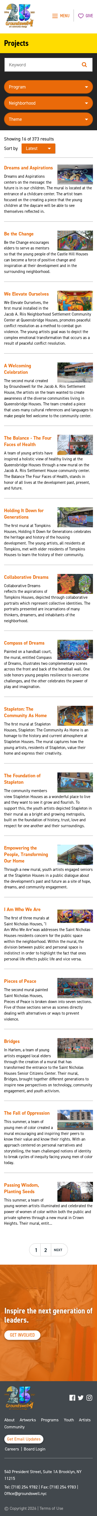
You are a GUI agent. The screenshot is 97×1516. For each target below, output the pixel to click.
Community (14, 1427)
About (9, 1420)
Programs (49, 1420)
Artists (85, 1420)
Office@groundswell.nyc (25, 1493)
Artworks (28, 1420)
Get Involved (22, 1335)
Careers (12, 1449)
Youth (69, 1420)
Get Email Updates (24, 1439)
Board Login (34, 1449)
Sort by (11, 148)
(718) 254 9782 (24, 1487)
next (58, 1250)
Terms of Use (51, 1508)
